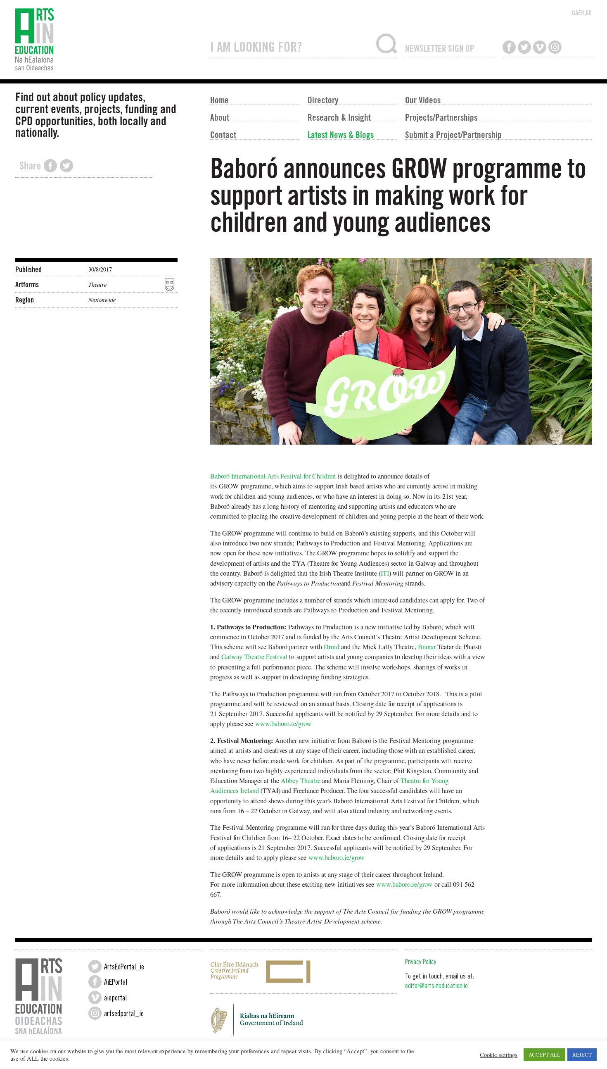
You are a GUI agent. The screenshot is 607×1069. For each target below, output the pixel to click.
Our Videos (423, 100)
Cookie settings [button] (498, 1055)
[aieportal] (95, 997)
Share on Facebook (50, 165)
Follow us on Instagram (555, 47)
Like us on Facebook (509, 47)
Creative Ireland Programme (303, 971)
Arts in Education (108, 39)
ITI (385, 573)
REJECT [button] (582, 1054)
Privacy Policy (420, 962)
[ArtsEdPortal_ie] (95, 966)
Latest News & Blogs (341, 134)
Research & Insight (339, 117)
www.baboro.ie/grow (283, 723)
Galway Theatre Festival (254, 656)
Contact (223, 134)
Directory (323, 100)
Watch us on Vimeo (539, 47)
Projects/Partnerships (441, 117)
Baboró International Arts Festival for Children (273, 476)
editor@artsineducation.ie (436, 986)
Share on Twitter (66, 165)
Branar (427, 646)
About (219, 117)
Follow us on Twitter (524, 47)
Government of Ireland (303, 1022)
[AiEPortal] (95, 981)
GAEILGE (582, 13)
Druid (331, 646)
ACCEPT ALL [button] (544, 1054)
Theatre (97, 284)
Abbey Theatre (300, 780)
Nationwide (102, 300)
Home (219, 100)
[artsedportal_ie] (95, 1013)
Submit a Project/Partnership (453, 134)
